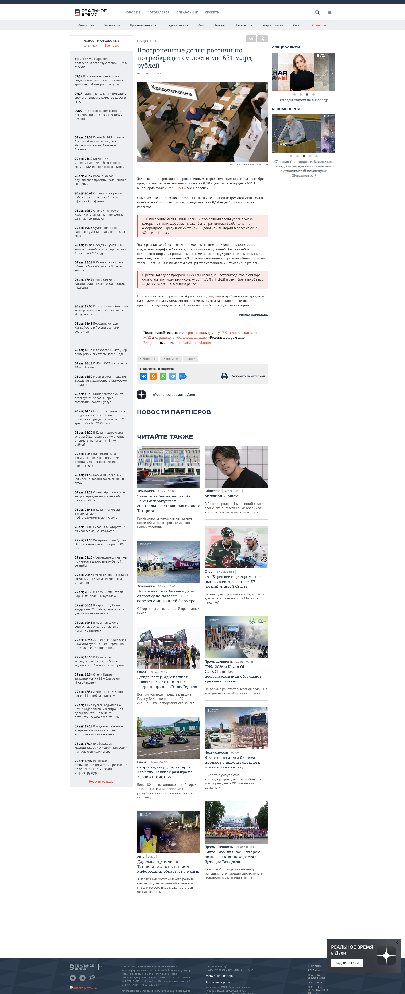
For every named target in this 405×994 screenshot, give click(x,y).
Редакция (314, 965)
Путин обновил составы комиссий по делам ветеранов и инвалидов (101, 579)
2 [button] (300, 95)
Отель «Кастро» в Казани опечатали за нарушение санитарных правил (99, 214)
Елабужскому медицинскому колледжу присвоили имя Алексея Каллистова (101, 747)
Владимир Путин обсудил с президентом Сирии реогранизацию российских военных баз (97, 460)
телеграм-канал (192, 332)
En (330, 12)
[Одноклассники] (262, 38)
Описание (315, 982)
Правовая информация (317, 976)
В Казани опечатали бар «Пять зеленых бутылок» (99, 594)
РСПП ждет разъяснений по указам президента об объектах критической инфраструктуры (101, 767)
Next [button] (332, 72)
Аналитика (86, 25)
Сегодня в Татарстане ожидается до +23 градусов (100, 529)
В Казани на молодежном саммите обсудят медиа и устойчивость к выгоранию (101, 661)
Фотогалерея (158, 12)
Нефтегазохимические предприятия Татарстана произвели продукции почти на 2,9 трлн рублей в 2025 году (100, 417)
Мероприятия (273, 25)
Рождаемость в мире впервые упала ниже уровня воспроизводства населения (99, 730)
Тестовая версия (218, 982)
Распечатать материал (248, 376)
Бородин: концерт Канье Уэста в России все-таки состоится (97, 327)
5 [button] (316, 156)
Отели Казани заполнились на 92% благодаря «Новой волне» (98, 678)
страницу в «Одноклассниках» (181, 337)
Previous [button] (275, 72)
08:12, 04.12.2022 (149, 73)
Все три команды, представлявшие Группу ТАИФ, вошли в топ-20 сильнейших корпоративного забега (167, 689)
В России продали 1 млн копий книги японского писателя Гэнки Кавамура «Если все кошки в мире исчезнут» (234, 503)
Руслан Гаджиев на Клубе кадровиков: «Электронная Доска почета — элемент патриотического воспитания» (99, 711)
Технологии (244, 25)
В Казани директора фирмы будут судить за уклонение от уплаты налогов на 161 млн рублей (99, 438)
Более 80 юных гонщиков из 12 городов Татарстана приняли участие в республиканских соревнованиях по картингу (168, 782)
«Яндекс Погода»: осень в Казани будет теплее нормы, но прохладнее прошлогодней (101, 644)
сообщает (176, 188)
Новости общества (101, 40)
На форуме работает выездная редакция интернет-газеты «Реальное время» (236, 679)
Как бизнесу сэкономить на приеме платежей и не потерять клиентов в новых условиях (168, 511)
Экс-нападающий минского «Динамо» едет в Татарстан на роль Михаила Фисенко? (234, 589)
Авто (201, 25)
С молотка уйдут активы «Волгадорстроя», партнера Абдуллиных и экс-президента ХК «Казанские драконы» (236, 772)
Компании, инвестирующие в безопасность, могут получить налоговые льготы (100, 163)
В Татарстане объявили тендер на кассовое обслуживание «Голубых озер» (101, 310)
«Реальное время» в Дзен (174, 394)
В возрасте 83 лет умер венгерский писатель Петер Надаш (101, 352)
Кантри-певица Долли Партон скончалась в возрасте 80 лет (100, 544)
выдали (215, 296)
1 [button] (294, 95)
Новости (132, 12)
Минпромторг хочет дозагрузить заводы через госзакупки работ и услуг (99, 398)
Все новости (114, 45)
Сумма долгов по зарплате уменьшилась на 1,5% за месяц (100, 232)
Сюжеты (212, 12)
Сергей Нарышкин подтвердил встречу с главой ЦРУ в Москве (101, 63)
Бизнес (220, 25)
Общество (319, 25)
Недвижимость (177, 25)
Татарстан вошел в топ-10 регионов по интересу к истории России (99, 115)
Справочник (187, 12)
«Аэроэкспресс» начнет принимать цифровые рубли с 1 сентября (101, 561)
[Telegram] (172, 376)
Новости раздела (101, 781)
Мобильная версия (220, 976)
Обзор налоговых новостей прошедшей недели (168, 602)
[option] (303, 72)
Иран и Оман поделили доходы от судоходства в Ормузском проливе (101, 381)
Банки (190, 359)
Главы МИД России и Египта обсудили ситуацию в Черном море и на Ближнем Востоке (99, 143)
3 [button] (307, 95)
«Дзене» (205, 342)
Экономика (112, 25)
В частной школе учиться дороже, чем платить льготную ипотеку (96, 627)
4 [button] (313, 95)
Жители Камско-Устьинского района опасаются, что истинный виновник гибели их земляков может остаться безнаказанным (168, 876)
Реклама (314, 970)
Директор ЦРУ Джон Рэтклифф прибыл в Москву (99, 694)
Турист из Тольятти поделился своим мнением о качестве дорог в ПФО (101, 97)
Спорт (297, 25)
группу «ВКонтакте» (225, 332)
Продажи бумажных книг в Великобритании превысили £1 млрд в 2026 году (101, 249)
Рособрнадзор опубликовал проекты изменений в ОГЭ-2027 (100, 180)
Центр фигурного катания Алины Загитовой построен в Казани (101, 284)
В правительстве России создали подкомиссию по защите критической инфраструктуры (99, 80)
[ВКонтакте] (251, 38)
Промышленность (143, 25)
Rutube (188, 342)
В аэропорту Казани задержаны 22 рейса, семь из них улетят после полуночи (99, 609)
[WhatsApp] (163, 376)
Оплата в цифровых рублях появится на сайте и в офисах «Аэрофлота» (98, 197)
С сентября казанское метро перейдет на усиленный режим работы (100, 496)
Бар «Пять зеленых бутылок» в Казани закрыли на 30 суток (99, 479)
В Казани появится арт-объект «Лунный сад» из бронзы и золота (101, 266)
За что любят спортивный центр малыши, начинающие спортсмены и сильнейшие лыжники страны (234, 864)
